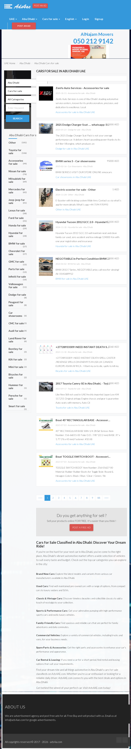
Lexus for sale (18, 211)
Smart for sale (18, 407)
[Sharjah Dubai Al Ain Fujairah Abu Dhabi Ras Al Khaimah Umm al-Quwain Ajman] (27, 82)
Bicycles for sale (18, 376)
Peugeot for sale (18, 304)
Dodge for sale (18, 295)
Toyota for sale (18, 152)
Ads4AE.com (59, 673)
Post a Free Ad (81, 527)
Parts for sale (18, 270)
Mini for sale (18, 366)
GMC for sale (18, 262)
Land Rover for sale (18, 340)
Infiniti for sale (18, 277)
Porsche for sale (18, 397)
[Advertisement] (46, 37)
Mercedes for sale (18, 191)
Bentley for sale (18, 350)
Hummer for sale (18, 386)
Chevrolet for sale (18, 252)
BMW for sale (18, 244)
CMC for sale (18, 323)
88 (98, 497)
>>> (106, 497)
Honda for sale (18, 226)
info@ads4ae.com (15, 719)
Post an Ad (40, 5)
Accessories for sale (18, 162)
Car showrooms (18, 314)
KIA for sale (18, 359)
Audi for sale (18, 330)
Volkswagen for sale (18, 286)
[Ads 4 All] (17, 6)
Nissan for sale (18, 172)
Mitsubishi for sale (18, 180)
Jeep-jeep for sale (18, 201)
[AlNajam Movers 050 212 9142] (88, 51)
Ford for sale (18, 218)
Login (85, 18)
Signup (99, 18)
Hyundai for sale (18, 234)
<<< (40, 497)
